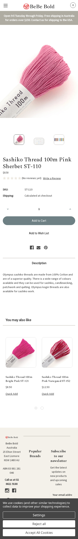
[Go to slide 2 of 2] (42, 408)
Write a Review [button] (52, 178)
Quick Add (12, 394)
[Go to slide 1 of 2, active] (35, 408)
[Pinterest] (46, 247)
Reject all (39, 524)
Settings (39, 515)
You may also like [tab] (18, 320)
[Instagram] (7, 490)
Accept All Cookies (39, 532)
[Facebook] (32, 247)
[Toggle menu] (5, 5)
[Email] (39, 247)
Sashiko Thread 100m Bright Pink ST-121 (19, 379)
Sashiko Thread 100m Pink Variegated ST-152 (56, 379)
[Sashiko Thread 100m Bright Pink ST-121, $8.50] (21, 352)
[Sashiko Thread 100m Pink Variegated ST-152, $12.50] (57, 352)
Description (39, 263)
